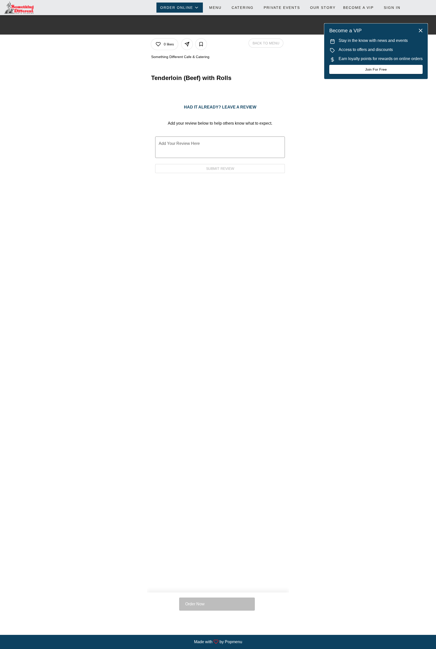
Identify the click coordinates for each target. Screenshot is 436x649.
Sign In (392, 8)
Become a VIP (358, 8)
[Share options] (187, 44)
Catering (243, 8)
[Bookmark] (201, 44)
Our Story (323, 8)
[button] (179, 8)
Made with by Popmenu (123, 641)
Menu (215, 8)
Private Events (282, 8)
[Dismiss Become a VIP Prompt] (421, 30)
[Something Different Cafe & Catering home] (26, 7)
